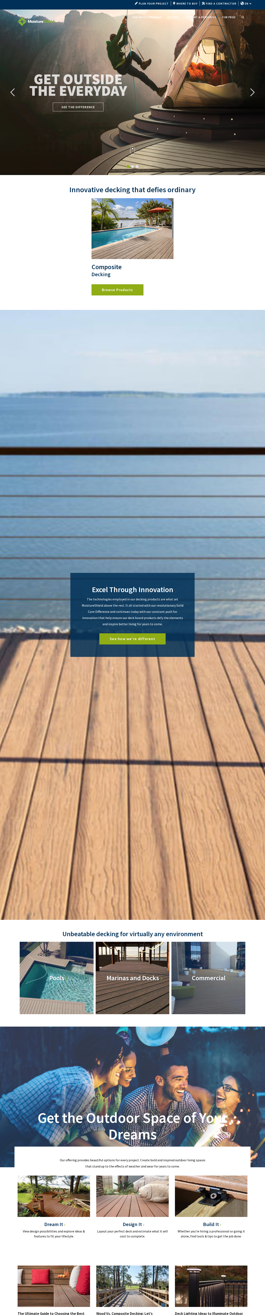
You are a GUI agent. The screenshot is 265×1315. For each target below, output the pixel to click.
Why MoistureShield (147, 17)
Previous (12, 92)
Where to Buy (187, 3)
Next (253, 92)
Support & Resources (200, 17)
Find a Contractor (221, 3)
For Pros (228, 17)
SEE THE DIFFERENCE (78, 107)
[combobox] (248, 3)
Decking (173, 17)
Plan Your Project (154, 3)
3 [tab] (138, 166)
